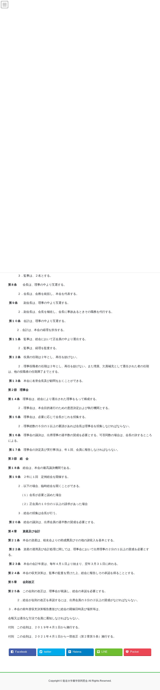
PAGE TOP (152, 665)
